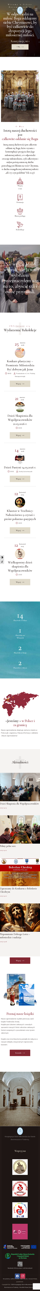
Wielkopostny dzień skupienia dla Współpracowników (20, 566)
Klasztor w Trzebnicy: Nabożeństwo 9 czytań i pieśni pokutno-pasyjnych (20, 515)
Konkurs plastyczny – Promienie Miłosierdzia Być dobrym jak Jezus (20, 365)
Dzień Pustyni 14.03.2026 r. (20, 467)
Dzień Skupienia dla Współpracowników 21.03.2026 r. (20, 420)
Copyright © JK (6, 1284)
